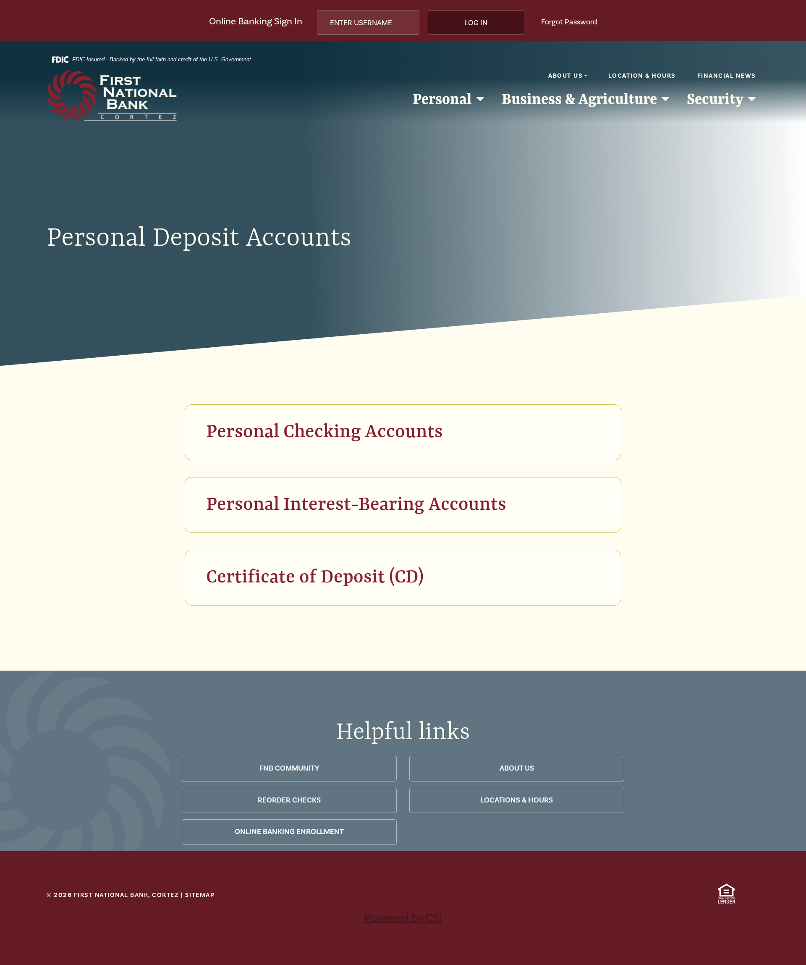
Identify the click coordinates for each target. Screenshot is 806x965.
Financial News (726, 76)
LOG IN (476, 23)
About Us (565, 76)
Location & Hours (642, 76)
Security (715, 98)
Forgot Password (569, 22)
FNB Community (289, 768)
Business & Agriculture (579, 98)
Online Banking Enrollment (289, 832)
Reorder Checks (289, 800)
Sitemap (200, 895)
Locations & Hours (517, 800)
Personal (442, 98)
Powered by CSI (403, 918)
